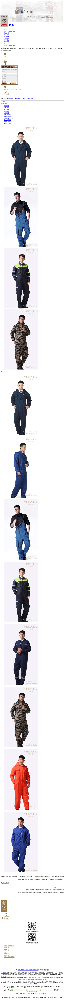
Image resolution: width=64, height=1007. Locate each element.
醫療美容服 (7, 116)
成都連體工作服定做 (10, 873)
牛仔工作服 (7, 123)
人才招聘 (6, 43)
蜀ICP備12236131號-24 (41, 993)
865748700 (22, 990)
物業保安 (6, 111)
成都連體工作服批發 (10, 685)
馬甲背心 (6, 107)
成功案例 (6, 36)
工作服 (24, 99)
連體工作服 (30, 99)
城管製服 (6, 113)
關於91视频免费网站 (10, 31)
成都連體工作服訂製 (10, 498)
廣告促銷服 (7, 114)
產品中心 (6, 33)
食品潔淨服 (7, 120)
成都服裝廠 (10, 99)
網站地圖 (3, 977)
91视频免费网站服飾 (49, 887)
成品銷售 (6, 35)
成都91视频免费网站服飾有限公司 (28, 970)
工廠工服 (6, 106)
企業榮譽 (6, 38)
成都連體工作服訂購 (10, 810)
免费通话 (14, 83)
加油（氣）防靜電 (9, 118)
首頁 (5, 29)
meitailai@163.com (32, 991)
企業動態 (6, 41)
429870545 (50, 990)
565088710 (36, 990)
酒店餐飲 (6, 109)
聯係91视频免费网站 (10, 45)
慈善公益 (6, 40)
